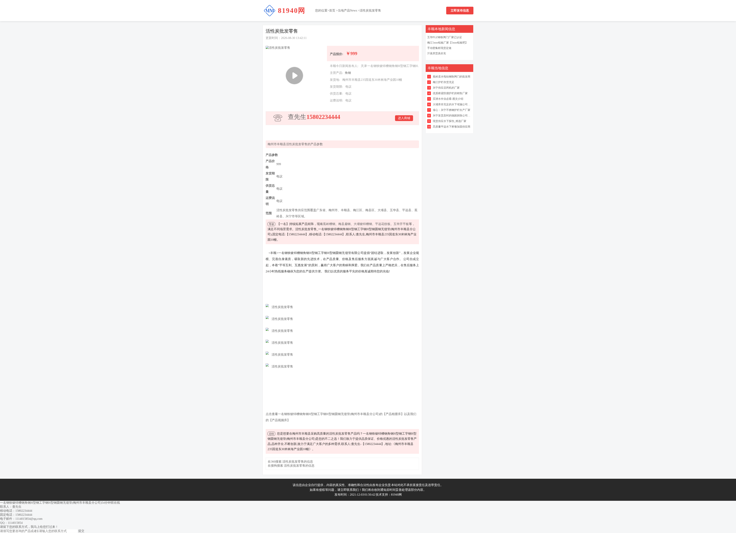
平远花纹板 (382, 224)
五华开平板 (401, 224)
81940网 (292, 10)
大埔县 (382, 210)
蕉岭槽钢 (329, 224)
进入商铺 (404, 118)
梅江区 (357, 210)
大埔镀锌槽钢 (363, 224)
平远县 (406, 210)
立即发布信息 (460, 10)
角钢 (348, 72)
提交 (81, 530)
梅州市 (333, 210)
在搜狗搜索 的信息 (291, 465)
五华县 (394, 210)
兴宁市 (290, 216)
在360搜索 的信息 (290, 461)
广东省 (320, 210)
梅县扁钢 (344, 224)
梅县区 (370, 210)
